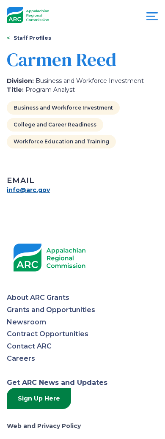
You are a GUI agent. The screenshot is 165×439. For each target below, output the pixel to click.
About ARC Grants (38, 298)
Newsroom (26, 322)
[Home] (28, 15)
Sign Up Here (39, 398)
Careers (21, 358)
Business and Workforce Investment (63, 107)
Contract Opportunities (47, 334)
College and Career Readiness (55, 124)
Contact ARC (29, 346)
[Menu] (152, 18)
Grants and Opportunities (51, 310)
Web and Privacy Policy (44, 426)
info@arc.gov (28, 190)
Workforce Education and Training (61, 141)
